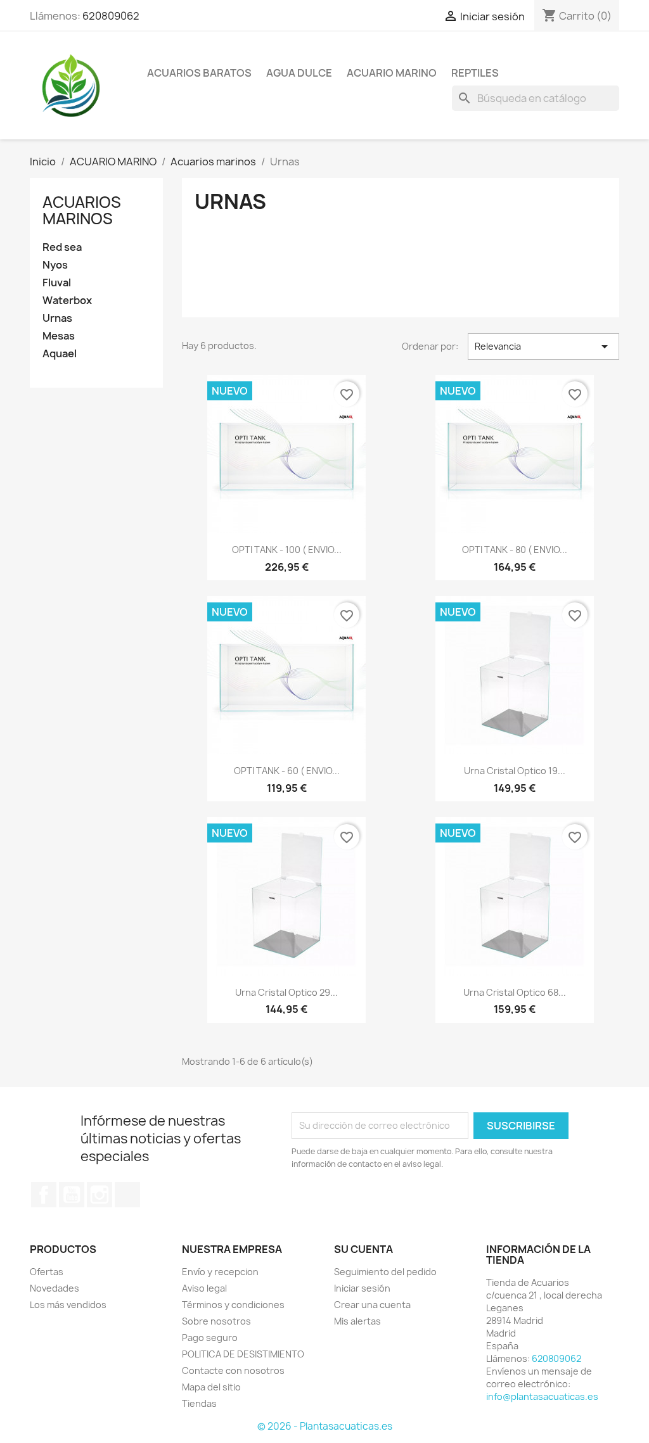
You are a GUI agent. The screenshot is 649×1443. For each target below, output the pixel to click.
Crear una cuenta (372, 1305)
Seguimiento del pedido (385, 1272)
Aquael (59, 353)
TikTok (127, 1194)
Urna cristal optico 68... (514, 992)
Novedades (54, 1288)
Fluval (56, 282)
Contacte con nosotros (233, 1370)
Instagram (99, 1194)
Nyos (55, 265)
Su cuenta (363, 1249)
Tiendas (199, 1403)
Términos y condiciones (233, 1305)
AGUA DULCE (299, 73)
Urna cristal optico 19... (514, 771)
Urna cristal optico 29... (286, 992)
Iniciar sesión (362, 1288)
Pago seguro (210, 1338)
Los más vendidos (68, 1305)
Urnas (57, 318)
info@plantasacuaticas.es (542, 1396)
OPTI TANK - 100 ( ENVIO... (287, 550)
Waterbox (67, 300)
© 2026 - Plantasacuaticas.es (324, 1426)
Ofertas (46, 1272)
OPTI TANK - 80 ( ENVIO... (514, 550)
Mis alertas (357, 1321)
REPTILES (475, 73)
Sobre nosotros (216, 1321)
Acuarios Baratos (199, 73)
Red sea (62, 247)
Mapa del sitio (211, 1387)
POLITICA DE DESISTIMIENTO (243, 1354)
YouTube (71, 1194)
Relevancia (543, 346)
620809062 (110, 16)
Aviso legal (204, 1288)
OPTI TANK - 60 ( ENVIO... (287, 771)
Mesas (58, 336)
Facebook (43, 1194)
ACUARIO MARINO (392, 73)
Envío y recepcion (220, 1272)
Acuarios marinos (81, 210)
